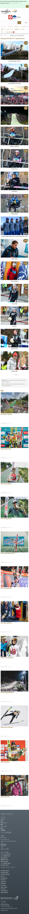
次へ (16, 374)
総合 (2, 821)
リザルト (3, 819)
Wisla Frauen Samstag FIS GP (8, 553)
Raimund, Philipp (4, 887)
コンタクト (3, 901)
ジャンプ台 (3, 826)
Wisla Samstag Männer (6, 518)
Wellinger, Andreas (4, 892)
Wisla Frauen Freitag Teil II (7, 658)
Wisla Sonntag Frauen (6, 449)
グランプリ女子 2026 (6, 854)
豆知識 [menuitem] (16, 29)
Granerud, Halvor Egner (5, 874)
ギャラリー (6, 35)
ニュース (3, 817)
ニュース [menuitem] (3, 26)
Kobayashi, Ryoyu (4, 878)
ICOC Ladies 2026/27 (5, 865)
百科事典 (3, 830)
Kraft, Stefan (3, 879)
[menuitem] (26, 22)
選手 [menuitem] (2, 29)
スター (2, 846)
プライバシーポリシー (14, 3)
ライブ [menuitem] (9, 26)
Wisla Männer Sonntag (6, 414)
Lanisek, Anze (3, 881)
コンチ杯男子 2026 (5, 856)
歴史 (2, 828)
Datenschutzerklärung (5, 904)
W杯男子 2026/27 (4, 859)
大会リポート (4, 822)
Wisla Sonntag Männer (6, 484)
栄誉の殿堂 (3, 844)
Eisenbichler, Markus (4, 872)
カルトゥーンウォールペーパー (8, 841)
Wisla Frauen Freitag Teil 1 (7, 727)
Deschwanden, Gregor (5, 870)
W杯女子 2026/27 (4, 861)
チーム (2, 843)
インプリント (4, 903)
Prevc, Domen (3, 885)
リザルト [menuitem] (16, 26)
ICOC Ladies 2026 (4, 857)
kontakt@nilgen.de (8, 385)
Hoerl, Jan (2, 876)
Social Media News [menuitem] (9, 32)
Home (1, 35)
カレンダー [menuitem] (24, 26)
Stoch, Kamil (3, 889)
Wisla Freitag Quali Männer (7, 692)
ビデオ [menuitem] (22, 29)
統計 (2, 824)
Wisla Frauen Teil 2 (5, 762)
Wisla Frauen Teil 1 (5, 797)
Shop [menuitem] (2, 32)
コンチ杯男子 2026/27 (6, 863)
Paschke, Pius (3, 883)
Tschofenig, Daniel (4, 890)
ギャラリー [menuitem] (9, 29)
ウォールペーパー (5, 839)
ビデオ (2, 835)
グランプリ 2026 (5, 852)
